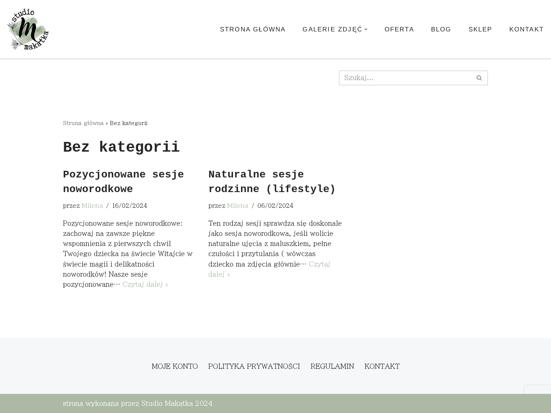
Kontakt (526, 29)
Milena (92, 206)
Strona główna (253, 29)
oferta (399, 29)
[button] (366, 29)
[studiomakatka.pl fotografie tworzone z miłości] (28, 29)
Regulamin (332, 366)
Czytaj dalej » (145, 284)
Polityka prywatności (254, 366)
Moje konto (175, 366)
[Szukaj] (479, 77)
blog (441, 29)
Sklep (481, 29)
